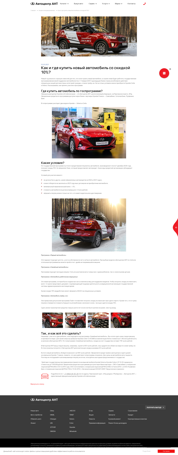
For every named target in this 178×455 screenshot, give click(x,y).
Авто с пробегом (36, 415)
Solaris (72, 419)
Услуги (105, 4)
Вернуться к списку (37, 384)
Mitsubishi (73, 431)
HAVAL (52, 415)
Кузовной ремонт (114, 419)
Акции (91, 415)
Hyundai (72, 427)
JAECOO (72, 411)
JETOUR (53, 427)
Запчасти (111, 415)
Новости (92, 419)
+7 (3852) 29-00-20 (71, 374)
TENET (72, 415)
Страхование (132, 411)
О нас (91, 411)
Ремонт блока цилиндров (117, 423)
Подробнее (146, 451)
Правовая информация (97, 423)
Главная (33, 10)
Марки (117, 4)
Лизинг (33, 423)
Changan (53, 419)
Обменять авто (36, 419)
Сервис (92, 4)
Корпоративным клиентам (137, 419)
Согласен (166, 451)
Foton (71, 423)
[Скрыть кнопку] (170, 69)
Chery (52, 411)
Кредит (130, 415)
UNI (51, 423)
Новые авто (35, 411)
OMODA (53, 431)
